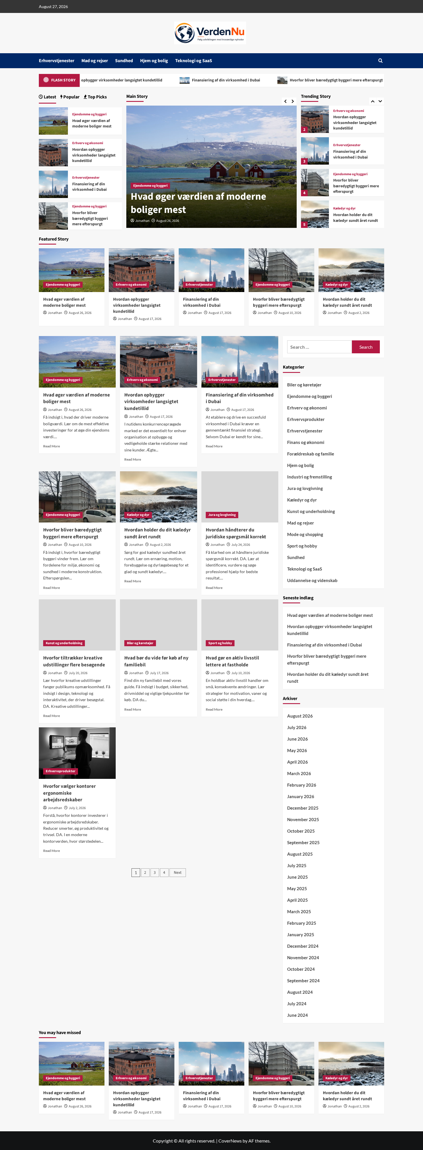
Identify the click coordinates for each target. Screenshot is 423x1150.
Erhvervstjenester (56, 61)
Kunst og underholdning (64, 643)
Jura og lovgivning (222, 514)
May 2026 (297, 750)
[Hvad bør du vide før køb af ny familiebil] (158, 625)
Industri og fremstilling (309, 476)
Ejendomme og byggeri (350, 174)
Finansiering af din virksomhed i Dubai (167, 80)
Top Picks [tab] (97, 97)
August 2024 (300, 992)
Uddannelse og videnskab (312, 580)
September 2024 (303, 980)
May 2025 (297, 888)
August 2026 (300, 715)
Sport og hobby (220, 643)
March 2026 (299, 773)
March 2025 (299, 911)
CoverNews (230, 1140)
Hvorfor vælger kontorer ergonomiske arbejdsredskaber (69, 793)
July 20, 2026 (78, 673)
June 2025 (297, 877)
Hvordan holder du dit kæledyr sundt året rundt (355, 218)
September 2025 (303, 842)
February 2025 (301, 923)
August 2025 (300, 854)
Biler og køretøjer (140, 643)
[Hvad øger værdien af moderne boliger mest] (53, 120)
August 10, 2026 (290, 312)
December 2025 (303, 807)
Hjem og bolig (154, 61)
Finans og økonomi (305, 442)
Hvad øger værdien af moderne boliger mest (91, 123)
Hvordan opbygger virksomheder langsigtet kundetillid (204, 203)
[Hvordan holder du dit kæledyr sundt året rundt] (315, 214)
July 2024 (296, 1003)
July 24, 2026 (240, 544)
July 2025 (296, 865)
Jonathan (142, 220)
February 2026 (301, 784)
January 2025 (300, 934)
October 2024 (301, 969)
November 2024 (303, 957)
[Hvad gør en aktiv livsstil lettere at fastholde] (239, 625)
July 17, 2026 (159, 673)
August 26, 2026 (80, 312)
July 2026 (296, 727)
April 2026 (297, 761)
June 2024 (297, 1015)
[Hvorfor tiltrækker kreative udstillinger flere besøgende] (77, 625)
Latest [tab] (49, 97)
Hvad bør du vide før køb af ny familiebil (156, 661)
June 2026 (297, 738)
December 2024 (303, 946)
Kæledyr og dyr (344, 208)
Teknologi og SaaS (193, 61)
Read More (51, 446)
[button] (380, 61)
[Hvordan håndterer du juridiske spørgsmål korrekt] (239, 496)
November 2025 (303, 819)
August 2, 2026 (358, 312)
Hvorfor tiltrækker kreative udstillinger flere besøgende (74, 661)
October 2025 (301, 831)
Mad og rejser (94, 61)
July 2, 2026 (77, 808)
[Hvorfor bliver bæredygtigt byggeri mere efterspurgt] (315, 182)
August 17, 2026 (167, 220)
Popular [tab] (70, 97)
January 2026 (300, 796)
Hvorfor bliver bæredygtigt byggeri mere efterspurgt (278, 80)
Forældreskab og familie (310, 453)
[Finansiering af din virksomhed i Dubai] (315, 151)
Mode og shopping (305, 534)
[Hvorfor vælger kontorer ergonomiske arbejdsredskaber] (77, 753)
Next (178, 873)
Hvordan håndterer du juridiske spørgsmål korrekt (236, 533)
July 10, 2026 (240, 673)
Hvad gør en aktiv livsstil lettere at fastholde (232, 661)
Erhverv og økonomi (148, 185)
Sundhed (124, 61)
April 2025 (297, 900)
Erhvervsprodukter (60, 771)
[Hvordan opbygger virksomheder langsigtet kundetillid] (315, 119)
